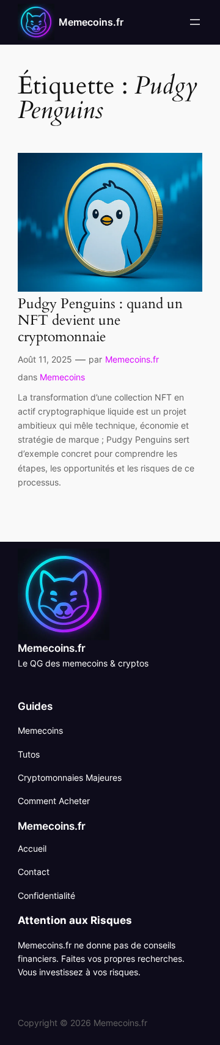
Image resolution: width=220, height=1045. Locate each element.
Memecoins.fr (91, 22)
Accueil (32, 848)
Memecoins (62, 377)
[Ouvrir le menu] (195, 22)
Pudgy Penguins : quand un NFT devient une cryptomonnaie (100, 320)
